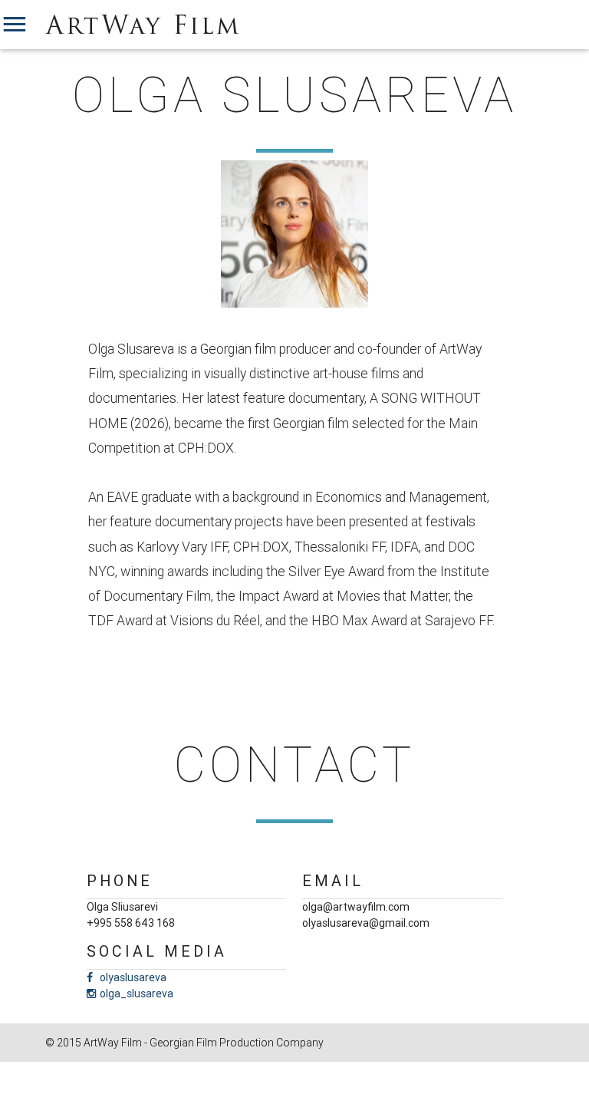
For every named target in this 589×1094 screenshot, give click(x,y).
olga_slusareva (136, 993)
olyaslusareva (133, 977)
